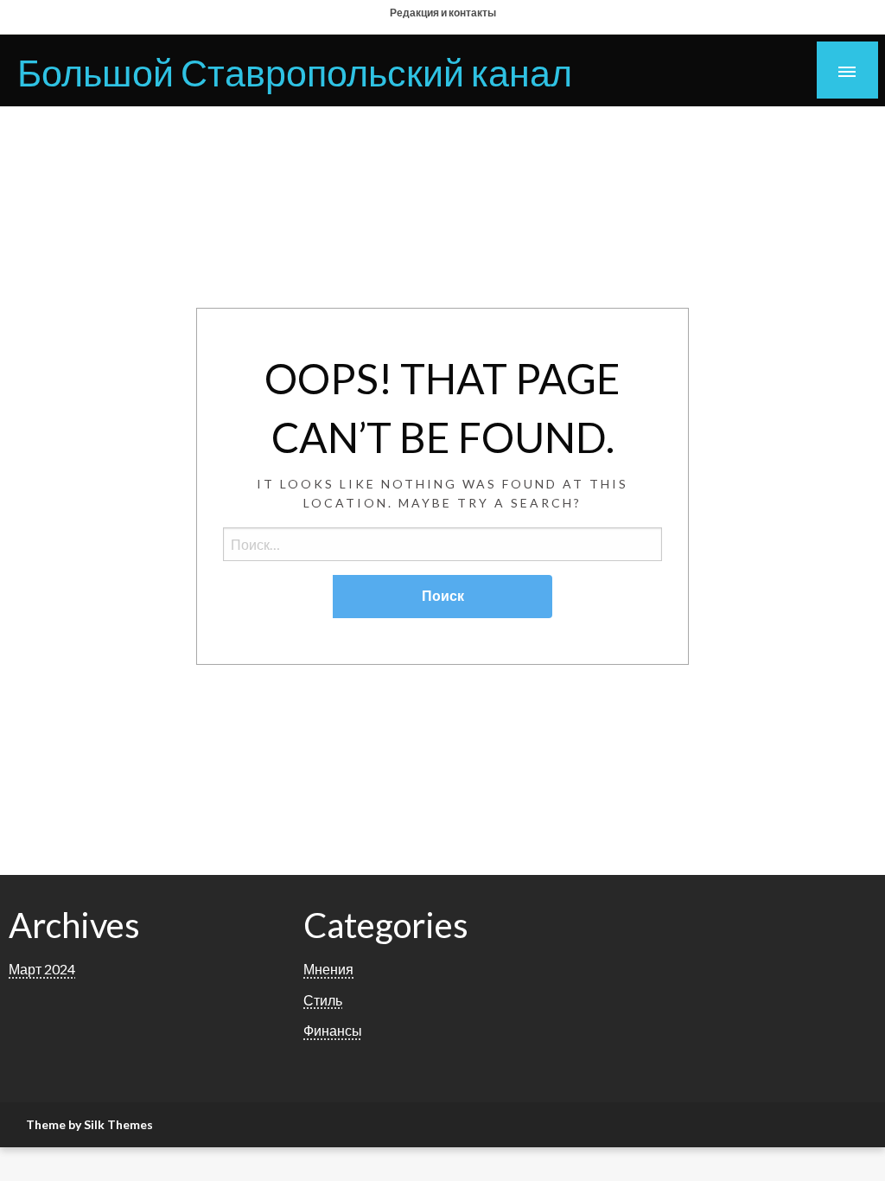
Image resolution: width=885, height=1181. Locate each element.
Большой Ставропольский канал (294, 71)
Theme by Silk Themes (89, 1124)
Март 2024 (42, 969)
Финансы (332, 1030)
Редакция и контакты (443, 12)
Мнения (328, 969)
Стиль (322, 1000)
